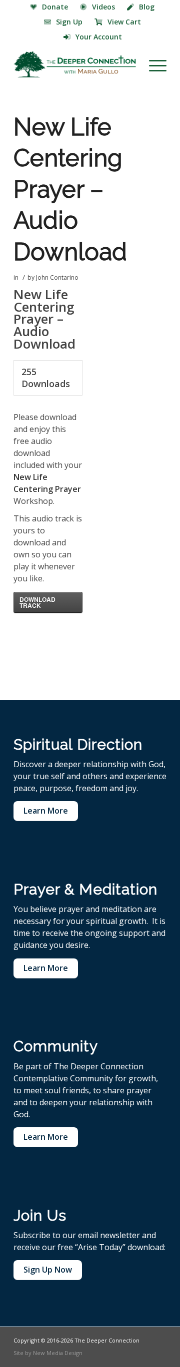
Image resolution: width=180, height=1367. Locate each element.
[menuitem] (49, 7)
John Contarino (57, 277)
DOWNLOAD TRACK (38, 602)
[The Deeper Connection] (75, 64)
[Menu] (152, 64)
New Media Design (57, 1353)
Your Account (99, 36)
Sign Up (69, 21)
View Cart (124, 21)
